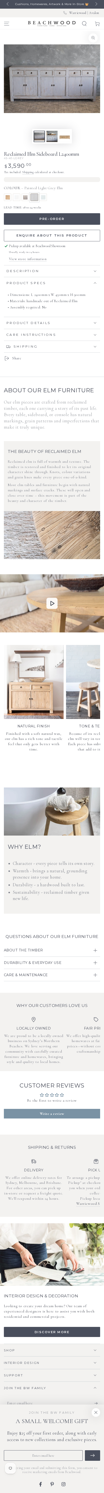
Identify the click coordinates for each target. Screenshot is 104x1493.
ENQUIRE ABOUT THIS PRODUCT (52, 235)
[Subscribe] (97, 1403)
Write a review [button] (52, 1113)
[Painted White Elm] (17, 197)
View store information (28, 259)
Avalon (94, 13)
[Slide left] (8, 4)
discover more (52, 1332)
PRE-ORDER (51, 219)
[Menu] (6, 23)
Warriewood (77, 13)
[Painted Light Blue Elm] (43, 197)
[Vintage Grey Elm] (25, 197)
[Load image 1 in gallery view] (39, 136)
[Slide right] (96, 4)
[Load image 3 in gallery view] (52, 136)
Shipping (28, 172)
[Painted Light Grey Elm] (34, 197)
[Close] (95, 1412)
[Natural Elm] (8, 197)
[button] (84, 23)
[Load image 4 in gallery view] (64, 136)
